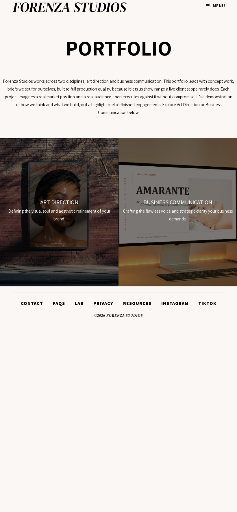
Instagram (174, 303)
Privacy (103, 303)
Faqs (59, 303)
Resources (137, 303)
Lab (79, 303)
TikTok (207, 303)
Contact (32, 303)
